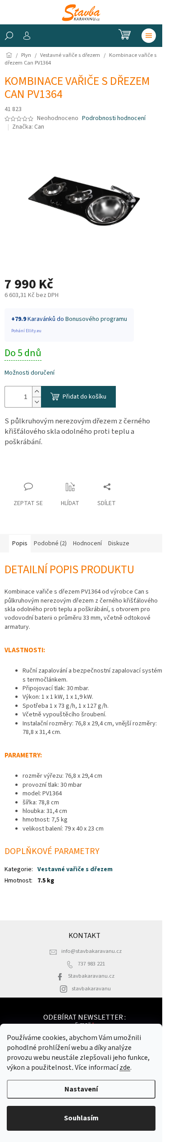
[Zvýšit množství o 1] (36, 391)
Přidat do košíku (84, 396)
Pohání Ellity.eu (26, 331)
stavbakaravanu (91, 988)
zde (124, 1067)
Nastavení (81, 1089)
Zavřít (20, 469)
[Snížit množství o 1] (36, 402)
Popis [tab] (19, 543)
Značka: (28, 126)
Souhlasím (81, 1118)
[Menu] (149, 36)
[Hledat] (9, 36)
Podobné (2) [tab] (50, 543)
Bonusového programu (96, 319)
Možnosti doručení (30, 373)
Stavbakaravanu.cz (91, 976)
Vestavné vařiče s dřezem (75, 869)
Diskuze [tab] (118, 543)
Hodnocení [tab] (87, 543)
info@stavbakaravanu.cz (91, 951)
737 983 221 (91, 964)
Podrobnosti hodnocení (114, 118)
